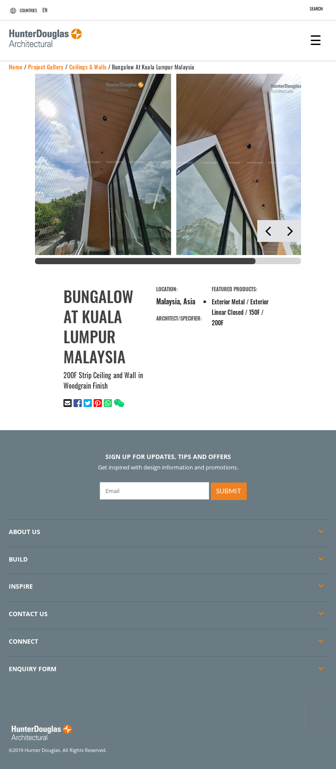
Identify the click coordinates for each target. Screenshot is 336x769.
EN (44, 10)
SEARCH (316, 8)
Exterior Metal (228, 301)
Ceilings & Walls (87, 66)
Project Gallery (46, 66)
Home (16, 66)
